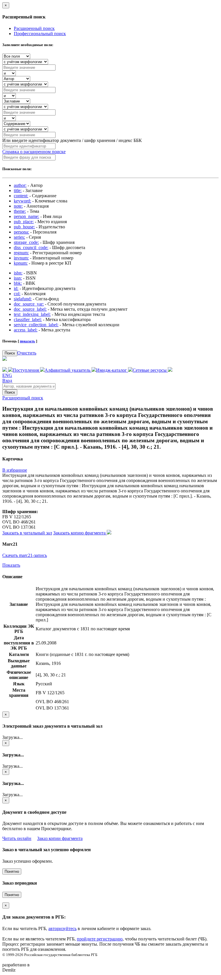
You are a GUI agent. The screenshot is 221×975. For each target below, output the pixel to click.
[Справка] (170, 370)
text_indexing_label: (32, 314)
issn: (18, 278)
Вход (7, 380)
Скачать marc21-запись (24, 555)
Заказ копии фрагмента (60, 838)
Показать (11, 565)
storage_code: (26, 242)
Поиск (10, 353)
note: (18, 206)
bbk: (18, 283)
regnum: (21, 252)
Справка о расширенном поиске (34, 151)
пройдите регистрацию (100, 938)
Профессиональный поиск (40, 33)
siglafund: (23, 298)
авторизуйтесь (62, 928)
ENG (7, 375)
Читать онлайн (16, 838)
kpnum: (21, 263)
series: (19, 237)
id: (16, 288)
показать (27, 341)
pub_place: (24, 221)
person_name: (26, 216)
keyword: (22, 200)
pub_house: (24, 226)
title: (18, 190)
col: (17, 293)
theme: (20, 211)
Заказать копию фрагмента (80, 532)
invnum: (21, 257)
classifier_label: (28, 319)
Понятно (12, 871)
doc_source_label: (30, 309)
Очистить (26, 352)
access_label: (25, 329)
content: (21, 195)
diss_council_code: (31, 247)
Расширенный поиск (34, 28)
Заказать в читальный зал (27, 532)
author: (20, 185)
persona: (21, 231)
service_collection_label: (36, 324)
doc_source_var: (29, 303)
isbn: (18, 272)
